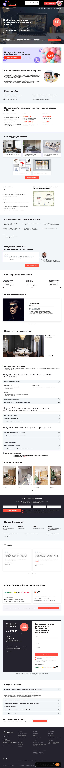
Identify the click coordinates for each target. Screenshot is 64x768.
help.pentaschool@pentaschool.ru (10, 742)
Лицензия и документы (38, 742)
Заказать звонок (57, 8)
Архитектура (20, 744)
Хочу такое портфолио (32, 177)
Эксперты (16, 11)
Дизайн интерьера (22, 735)
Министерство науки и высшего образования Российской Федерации (54, 739)
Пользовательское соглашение (39, 750)
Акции (32, 11)
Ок (57, 764)
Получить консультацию (32, 265)
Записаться (54, 40)
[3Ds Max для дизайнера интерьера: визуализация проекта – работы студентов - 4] (40, 475)
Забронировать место (12, 510)
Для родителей (51, 735)
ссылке (25, 456)
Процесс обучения (37, 737)
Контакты (46, 11)
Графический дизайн (22, 733)
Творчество (20, 746)
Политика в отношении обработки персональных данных (38, 753)
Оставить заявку (46, 654)
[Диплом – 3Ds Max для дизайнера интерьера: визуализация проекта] (43, 198)
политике (51, 764)
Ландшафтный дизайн (22, 737)
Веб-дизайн (20, 742)
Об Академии (35, 733)
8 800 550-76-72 (50, 8)
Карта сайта (50, 733)
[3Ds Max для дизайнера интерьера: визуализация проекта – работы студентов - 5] (56, 475)
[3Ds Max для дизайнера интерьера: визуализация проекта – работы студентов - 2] (9, 475)
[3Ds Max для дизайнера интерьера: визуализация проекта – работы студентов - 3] (25, 475)
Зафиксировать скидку (50, 3)
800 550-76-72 (5, 739)
